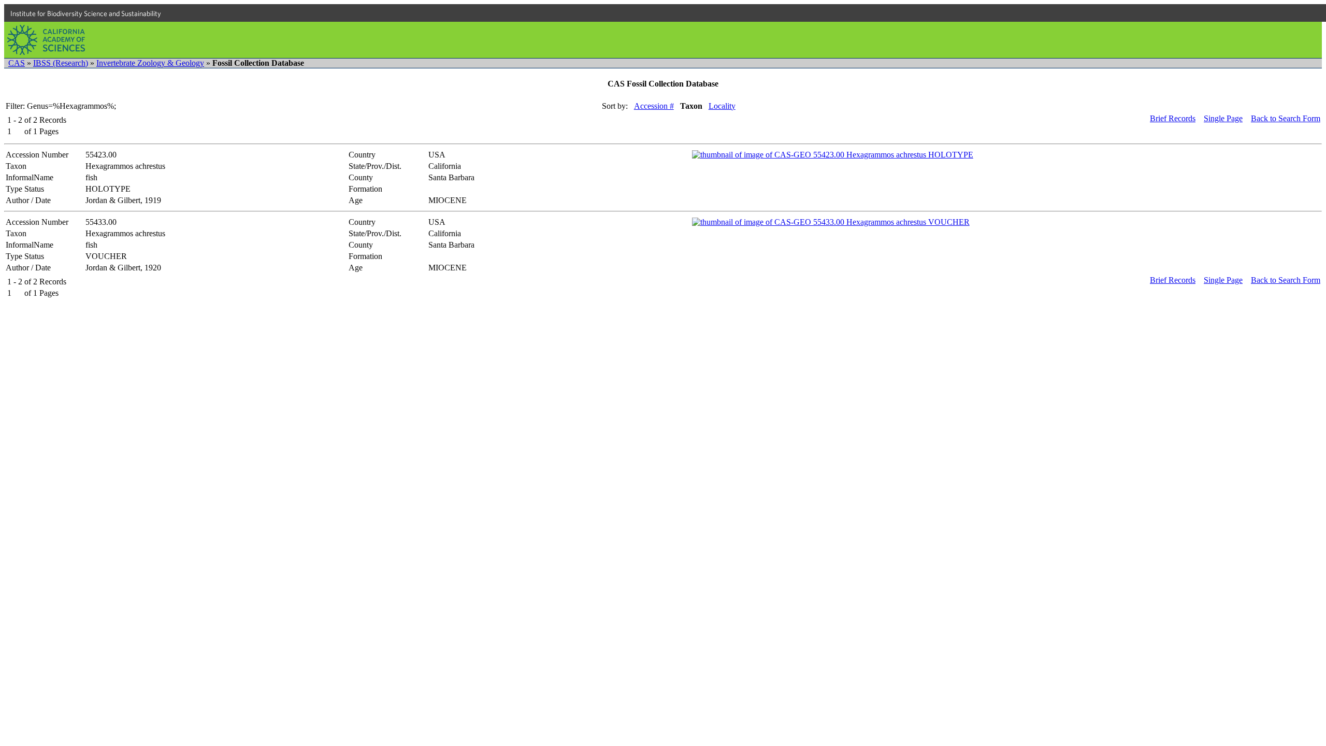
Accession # (654, 106)
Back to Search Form (1285, 118)
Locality (722, 106)
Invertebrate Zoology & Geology (150, 63)
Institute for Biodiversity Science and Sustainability (85, 13)
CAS (16, 63)
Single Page (1223, 118)
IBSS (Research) (60, 63)
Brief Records (1172, 118)
